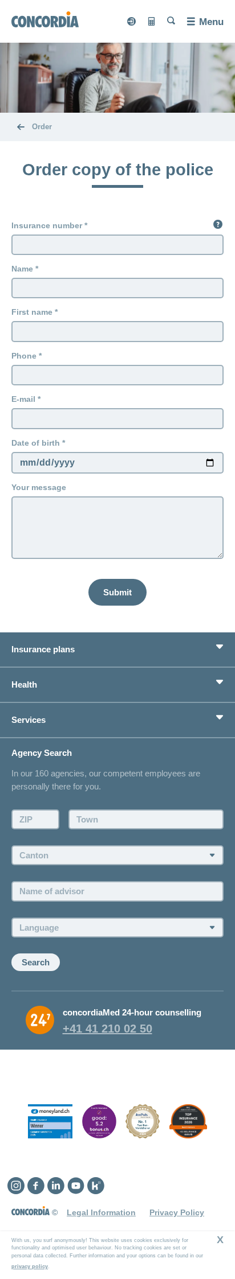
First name (31, 311)
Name (22, 268)
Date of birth (35, 442)
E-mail (23, 399)
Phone (24, 355)
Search (36, 962)
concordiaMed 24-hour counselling (132, 1012)
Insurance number (46, 225)
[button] (217, 224)
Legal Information (101, 1212)
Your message (38, 487)
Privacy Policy (176, 1212)
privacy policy (29, 1266)
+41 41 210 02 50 (107, 1028)
